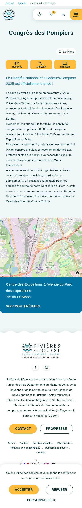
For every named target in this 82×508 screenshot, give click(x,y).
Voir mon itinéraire (23, 306)
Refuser (59, 489)
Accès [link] (11, 443)
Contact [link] (23, 428)
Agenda (22, 3)
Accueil (10, 3)
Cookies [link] (41, 452)
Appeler (41, 67)
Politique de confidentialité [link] (25, 447)
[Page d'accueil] (9, 14)
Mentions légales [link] (43, 443)
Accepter (24, 489)
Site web (65, 67)
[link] (39, 14)
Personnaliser (41, 500)
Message (17, 67)
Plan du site (63, 443)
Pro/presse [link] (56, 428)
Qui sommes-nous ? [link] (56, 447)
